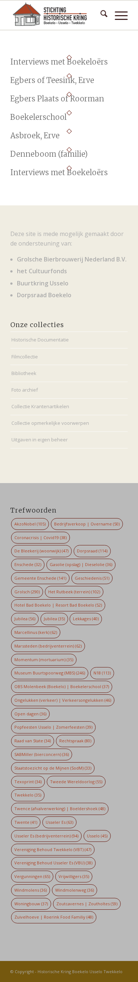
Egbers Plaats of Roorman (57, 98)
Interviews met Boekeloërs (59, 61)
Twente (25, 822)
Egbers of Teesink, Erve (52, 80)
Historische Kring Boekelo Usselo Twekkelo (80, 971)
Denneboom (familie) (49, 154)
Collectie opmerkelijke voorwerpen (50, 423)
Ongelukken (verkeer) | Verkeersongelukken (62, 700)
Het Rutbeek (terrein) (74, 591)
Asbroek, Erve (35, 135)
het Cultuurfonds (42, 271)
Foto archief (24, 389)
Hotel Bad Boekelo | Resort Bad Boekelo (58, 605)
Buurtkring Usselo (42, 283)
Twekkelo (27, 795)
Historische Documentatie (40, 339)
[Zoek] (100, 15)
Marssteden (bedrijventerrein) (48, 646)
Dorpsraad (92, 551)
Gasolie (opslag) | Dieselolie (81, 564)
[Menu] (117, 15)
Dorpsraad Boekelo (44, 295)
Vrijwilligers (74, 876)
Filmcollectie (24, 356)
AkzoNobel (30, 524)
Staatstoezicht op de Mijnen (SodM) (52, 768)
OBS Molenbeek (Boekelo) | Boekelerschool (61, 686)
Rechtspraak (75, 740)
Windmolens (30, 890)
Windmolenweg (74, 890)
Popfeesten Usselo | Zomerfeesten (53, 727)
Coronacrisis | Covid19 (40, 537)
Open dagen (30, 713)
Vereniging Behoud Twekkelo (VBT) (52, 849)
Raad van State (32, 740)
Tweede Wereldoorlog (76, 781)
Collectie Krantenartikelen (40, 406)
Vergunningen (32, 876)
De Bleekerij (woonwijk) (41, 551)
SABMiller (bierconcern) (41, 754)
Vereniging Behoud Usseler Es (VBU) (53, 862)
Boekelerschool (38, 117)
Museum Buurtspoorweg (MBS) (49, 673)
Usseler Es (59, 822)
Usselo (97, 836)
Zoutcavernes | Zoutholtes (86, 903)
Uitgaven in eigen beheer (39, 439)
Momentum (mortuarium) (43, 659)
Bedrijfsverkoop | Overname (87, 524)
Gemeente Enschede (40, 578)
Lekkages (86, 618)
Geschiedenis (92, 578)
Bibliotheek (23, 373)
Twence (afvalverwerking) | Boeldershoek (59, 808)
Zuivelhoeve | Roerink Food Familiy (53, 917)
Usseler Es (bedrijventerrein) (46, 836)
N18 (102, 673)
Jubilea (24, 618)
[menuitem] (100, 15)
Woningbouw (31, 903)
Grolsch (27, 591)
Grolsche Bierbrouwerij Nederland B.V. (72, 259)
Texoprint (28, 781)
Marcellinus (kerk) (35, 632)
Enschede (27, 564)
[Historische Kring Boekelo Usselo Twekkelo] (57, 15)
